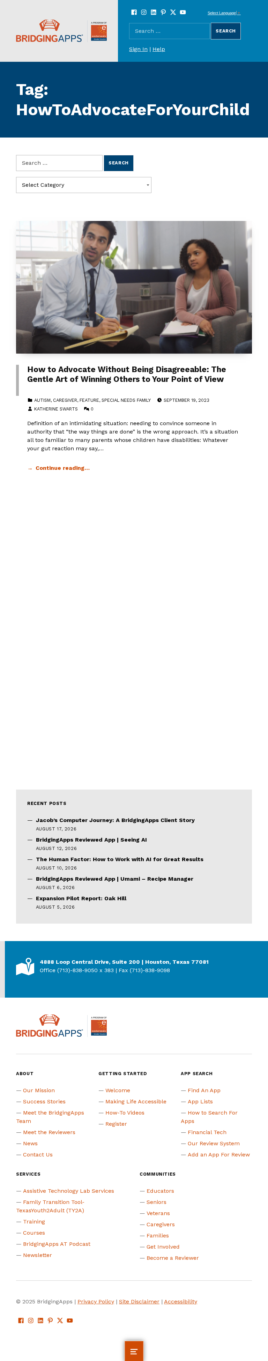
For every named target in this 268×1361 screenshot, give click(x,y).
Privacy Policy (95, 1301)
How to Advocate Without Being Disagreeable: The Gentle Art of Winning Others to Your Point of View (126, 374)
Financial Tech (207, 1132)
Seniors (156, 1202)
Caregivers (161, 1224)
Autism (42, 400)
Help (158, 49)
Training (34, 1221)
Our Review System (214, 1143)
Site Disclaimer (139, 1301)
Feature (89, 400)
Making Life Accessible (135, 1101)
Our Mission (39, 1090)
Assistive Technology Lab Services (68, 1191)
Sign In (138, 49)
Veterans (158, 1213)
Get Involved (163, 1246)
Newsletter (37, 1255)
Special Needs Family (126, 400)
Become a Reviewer (173, 1258)
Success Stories (44, 1101)
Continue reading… (63, 468)
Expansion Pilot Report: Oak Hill (81, 898)
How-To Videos (124, 1112)
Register (116, 1123)
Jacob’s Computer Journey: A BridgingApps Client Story (115, 820)
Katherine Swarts (56, 409)
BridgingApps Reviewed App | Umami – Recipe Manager (114, 878)
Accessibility (180, 1301)
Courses (34, 1232)
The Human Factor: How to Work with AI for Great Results (119, 859)
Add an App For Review (219, 1154)
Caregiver (65, 400)
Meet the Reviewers (49, 1132)
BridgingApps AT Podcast (56, 1244)
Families (158, 1235)
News (30, 1143)
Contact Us (38, 1154)
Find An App (204, 1090)
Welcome (117, 1090)
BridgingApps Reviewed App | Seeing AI (91, 839)
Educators (160, 1191)
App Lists (200, 1101)
